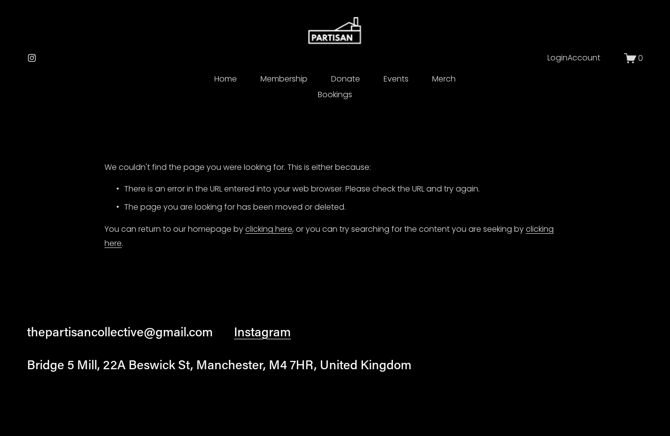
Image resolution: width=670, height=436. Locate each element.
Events (396, 78)
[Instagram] (32, 58)
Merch (444, 78)
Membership (284, 78)
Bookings (335, 94)
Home (225, 78)
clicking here (268, 229)
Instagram (262, 331)
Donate (345, 78)
